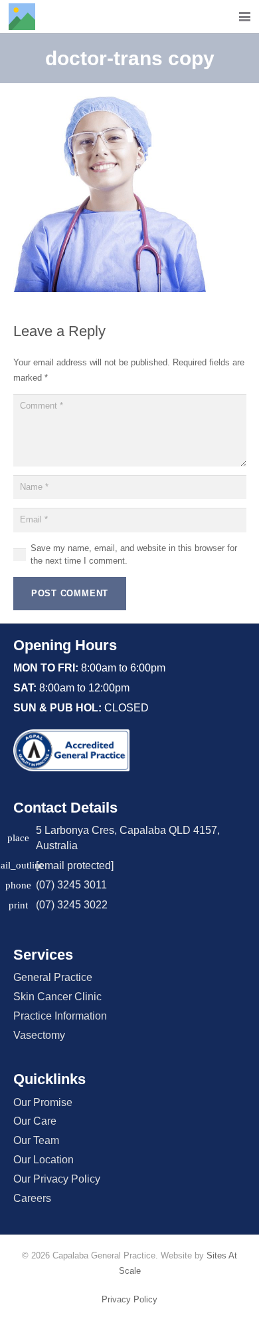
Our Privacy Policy (56, 1179)
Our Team (36, 1140)
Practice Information (60, 1016)
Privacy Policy (129, 1299)
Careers (32, 1198)
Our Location (43, 1159)
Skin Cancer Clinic (57, 996)
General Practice (52, 977)
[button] (245, 17)
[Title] (22, 16)
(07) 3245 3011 (71, 884)
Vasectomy (39, 1035)
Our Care (34, 1121)
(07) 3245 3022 (72, 904)
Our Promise (42, 1102)
